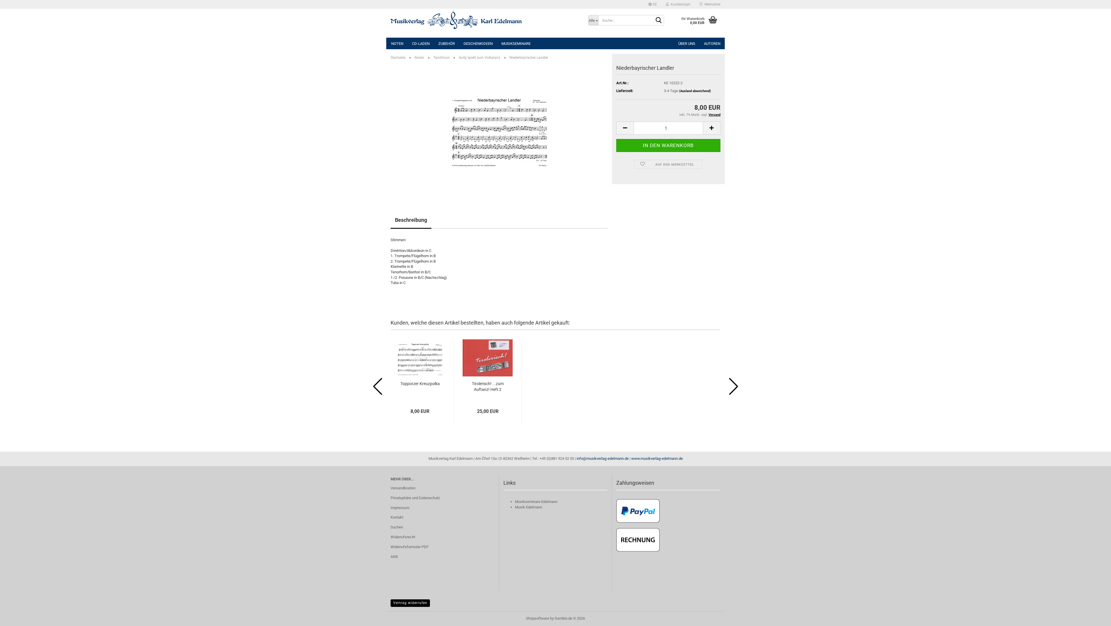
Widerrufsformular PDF (409, 547)
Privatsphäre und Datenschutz (415, 498)
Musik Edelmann (528, 507)
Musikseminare (516, 43)
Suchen (397, 527)
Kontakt (397, 517)
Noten (397, 43)
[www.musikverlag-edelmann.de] (485, 20)
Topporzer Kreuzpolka (420, 383)
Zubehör (446, 43)
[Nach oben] (1095, 617)
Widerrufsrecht (403, 537)
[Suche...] (658, 20)
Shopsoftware (537, 618)
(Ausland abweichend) (695, 91)
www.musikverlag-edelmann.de (657, 458)
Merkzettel (711, 4)
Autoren (712, 43)
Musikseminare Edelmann (536, 501)
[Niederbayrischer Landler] (499, 129)
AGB (394, 556)
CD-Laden (421, 43)
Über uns (686, 43)
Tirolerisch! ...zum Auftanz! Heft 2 (488, 386)
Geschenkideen (478, 43)
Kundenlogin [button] (680, 4)
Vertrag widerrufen (410, 603)
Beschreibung (411, 220)
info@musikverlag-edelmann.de (603, 458)
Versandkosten (403, 488)
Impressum (400, 508)
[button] (652, 4)
